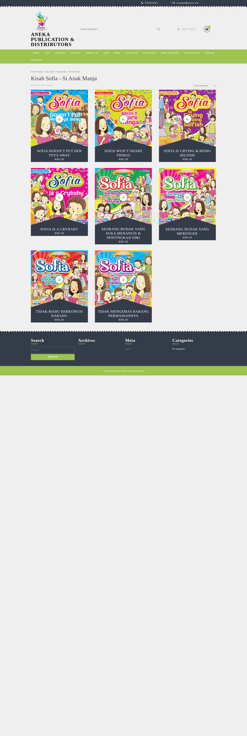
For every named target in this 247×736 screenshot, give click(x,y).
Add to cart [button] (59, 119)
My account (149, 53)
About (36, 53)
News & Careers (170, 53)
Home (106, 53)
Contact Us (91, 53)
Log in (128, 349)
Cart (47, 53)
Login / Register (188, 29)
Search (157, 29)
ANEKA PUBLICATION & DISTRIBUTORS (53, 39)
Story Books (49, 72)
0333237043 (151, 3)
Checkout (60, 53)
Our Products (192, 53)
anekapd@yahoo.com (188, 3)
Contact (76, 53)
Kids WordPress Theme (115, 371)
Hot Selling (131, 53)
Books (40, 72)
